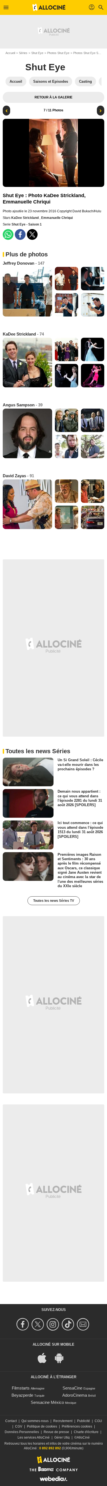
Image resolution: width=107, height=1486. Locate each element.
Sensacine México (47, 1402)
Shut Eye (37, 53)
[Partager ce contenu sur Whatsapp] (8, 234)
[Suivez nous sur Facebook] (23, 1324)
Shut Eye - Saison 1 (27, 224)
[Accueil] (48, 7)
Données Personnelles (22, 1432)
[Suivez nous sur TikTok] (69, 1324)
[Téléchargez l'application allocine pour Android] (62, 1357)
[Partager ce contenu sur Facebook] (20, 234)
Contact (11, 1421)
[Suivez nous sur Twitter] (39, 1324)
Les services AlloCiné (34, 1437)
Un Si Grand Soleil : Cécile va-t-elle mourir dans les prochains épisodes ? (80, 764)
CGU (98, 1421)
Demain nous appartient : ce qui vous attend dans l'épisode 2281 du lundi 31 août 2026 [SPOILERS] (80, 798)
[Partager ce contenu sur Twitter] (32, 234)
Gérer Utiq (62, 1437)
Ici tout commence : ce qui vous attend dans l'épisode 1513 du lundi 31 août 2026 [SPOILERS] (80, 829)
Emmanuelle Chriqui (57, 218)
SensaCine (72, 1388)
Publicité (83, 1421)
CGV (18, 1426)
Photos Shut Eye (58, 53)
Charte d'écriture (86, 1432)
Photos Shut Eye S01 (87, 53)
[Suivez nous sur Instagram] (54, 1324)
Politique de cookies (42, 1426)
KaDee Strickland (25, 218)
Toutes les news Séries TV (53, 901)
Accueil (10, 53)
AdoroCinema (74, 1395)
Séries (23, 53)
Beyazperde (22, 1395)
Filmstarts (21, 1388)
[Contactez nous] (84, 1324)
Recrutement (62, 1421)
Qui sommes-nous (35, 1421)
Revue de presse (56, 1432)
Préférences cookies (77, 1426)
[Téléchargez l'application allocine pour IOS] (45, 1357)
